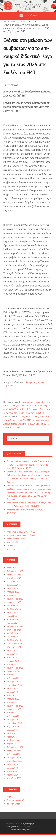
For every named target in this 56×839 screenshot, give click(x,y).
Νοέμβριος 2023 (13, 636)
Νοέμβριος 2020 (13, 754)
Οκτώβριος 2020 (14, 757)
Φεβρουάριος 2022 (15, 706)
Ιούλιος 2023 (12, 650)
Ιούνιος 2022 (12, 692)
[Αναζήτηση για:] (28, 438)
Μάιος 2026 (12, 567)
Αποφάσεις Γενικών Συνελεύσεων (21, 532)
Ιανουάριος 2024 (14, 630)
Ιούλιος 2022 (12, 688)
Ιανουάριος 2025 (14, 602)
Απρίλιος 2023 (13, 661)
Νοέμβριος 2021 (13, 716)
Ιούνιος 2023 (12, 654)
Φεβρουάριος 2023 (15, 668)
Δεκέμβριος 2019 (14, 778)
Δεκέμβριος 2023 (14, 633)
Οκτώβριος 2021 (14, 719)
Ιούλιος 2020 (12, 764)
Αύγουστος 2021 (14, 726)
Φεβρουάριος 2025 (15, 599)
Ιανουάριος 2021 (14, 750)
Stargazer (26, 829)
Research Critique (14, 803)
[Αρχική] (5, 21)
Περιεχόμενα (30, 15)
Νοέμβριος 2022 (13, 678)
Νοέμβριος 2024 (13, 605)
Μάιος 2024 (12, 616)
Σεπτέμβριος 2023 (14, 643)
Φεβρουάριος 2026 (15, 571)
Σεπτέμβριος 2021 (14, 723)
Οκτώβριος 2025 (14, 585)
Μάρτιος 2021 (12, 743)
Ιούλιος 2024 (12, 612)
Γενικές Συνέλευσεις (15, 542)
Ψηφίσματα (11, 549)
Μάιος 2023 (12, 657)
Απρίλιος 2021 (13, 740)
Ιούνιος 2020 (12, 768)
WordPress (15, 829)
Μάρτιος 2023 (12, 664)
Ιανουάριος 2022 (14, 709)
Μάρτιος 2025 (12, 595)
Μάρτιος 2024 (12, 623)
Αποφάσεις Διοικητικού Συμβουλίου (22, 535)
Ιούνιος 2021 (12, 733)
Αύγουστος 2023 (14, 647)
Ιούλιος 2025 (12, 588)
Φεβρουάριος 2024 (15, 626)
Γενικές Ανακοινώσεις (16, 538)
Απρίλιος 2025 (13, 592)
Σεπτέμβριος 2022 (14, 685)
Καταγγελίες (12, 545)
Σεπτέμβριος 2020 (14, 761)
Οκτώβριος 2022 (14, 681)
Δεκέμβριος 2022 (14, 674)
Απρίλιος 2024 (13, 619)
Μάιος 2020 (12, 771)
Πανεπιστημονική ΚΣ (15, 800)
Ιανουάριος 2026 (14, 574)
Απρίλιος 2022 (13, 699)
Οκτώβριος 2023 (14, 640)
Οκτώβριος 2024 (14, 609)
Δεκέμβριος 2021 (14, 712)
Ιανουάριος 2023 (14, 671)
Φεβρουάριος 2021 (15, 747)
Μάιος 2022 (12, 695)
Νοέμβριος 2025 (13, 581)
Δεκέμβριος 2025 (14, 578)
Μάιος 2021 (12, 737)
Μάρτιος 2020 (12, 775)
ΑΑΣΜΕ (10, 797)
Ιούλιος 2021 (12, 730)
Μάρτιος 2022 (12, 702)
